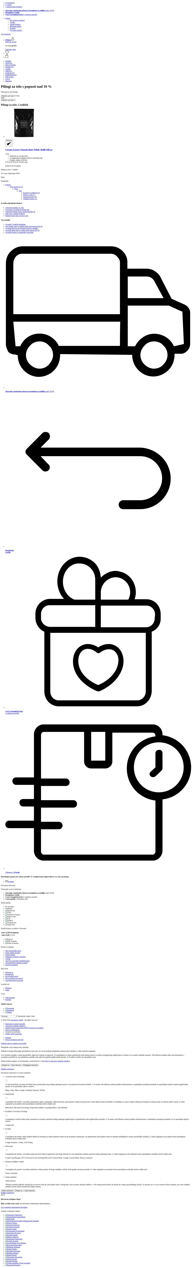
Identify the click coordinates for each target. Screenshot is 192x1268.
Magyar (15, 1237)
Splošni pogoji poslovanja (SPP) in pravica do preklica (24, 1028)
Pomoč (7, 18)
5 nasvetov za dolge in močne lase (17, 210)
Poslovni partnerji (11, 965)
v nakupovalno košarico (13, 7)
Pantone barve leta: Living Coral (16, 216)
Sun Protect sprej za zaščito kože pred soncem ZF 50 (23, 226)
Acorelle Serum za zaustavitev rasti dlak (19, 232)
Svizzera (17, 1227)
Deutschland (20, 1217)
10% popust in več (16, 187)
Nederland (18, 1239)
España (15, 1235)
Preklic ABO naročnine (13, 1034)
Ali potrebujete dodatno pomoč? (16, 963)
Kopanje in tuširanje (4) (31, 193)
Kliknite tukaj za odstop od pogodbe (13, 1043)
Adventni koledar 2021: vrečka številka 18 (20, 212)
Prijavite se (9, 972)
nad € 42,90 (29, 10)
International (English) (31, 1221)
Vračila (7, 959)
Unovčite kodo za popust (14, 980)
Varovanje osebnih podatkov (15, 1026)
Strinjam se (5, 1065)
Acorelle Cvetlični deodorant (15, 224)
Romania (17, 1265)
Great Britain (21, 1243)
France (14, 1223)
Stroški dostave (15, 24)
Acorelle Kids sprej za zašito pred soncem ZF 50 (22, 230)
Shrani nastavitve (7, 1190)
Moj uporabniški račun (13, 951)
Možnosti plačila (15, 26)
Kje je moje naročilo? (17, 20)
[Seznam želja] (7, 53)
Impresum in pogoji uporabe (15, 1024)
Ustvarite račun (10, 49)
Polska (14, 1249)
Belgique (17, 1247)
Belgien (15, 1253)
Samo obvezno (16, 1065)
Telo (20, 191)
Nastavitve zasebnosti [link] (12, 1032)
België (14, 1255)
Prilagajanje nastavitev (30, 1065)
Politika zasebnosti (7, 1069)
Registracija (9, 974)
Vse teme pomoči (16, 30)
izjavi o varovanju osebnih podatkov (57, 1061)
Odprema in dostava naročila (15, 957)
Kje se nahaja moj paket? (14, 978)
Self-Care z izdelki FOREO (15, 214)
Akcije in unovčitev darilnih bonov (17, 961)
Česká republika (24, 1263)
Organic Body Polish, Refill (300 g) (28, 149)
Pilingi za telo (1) (29, 195)
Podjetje (8, 1038)
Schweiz (17, 1225)
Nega (16, 189)
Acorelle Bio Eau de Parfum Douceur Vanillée (21, 228)
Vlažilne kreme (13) (30, 199)
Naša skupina (10, 998)
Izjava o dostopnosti (12, 1030)
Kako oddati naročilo (12, 953)
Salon (7, 990)
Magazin (8, 988)
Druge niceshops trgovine (14, 1040)
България (18, 1245)
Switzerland (20, 1231)
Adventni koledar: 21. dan (14, 208)
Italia (12, 1219)
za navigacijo (10, 3)
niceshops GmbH (17, 1020)
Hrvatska (17, 1251)
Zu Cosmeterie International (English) (14, 1207)
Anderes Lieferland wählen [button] (10, 1211)
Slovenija (17, 1233)
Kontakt (12, 28)
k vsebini (8, 5)
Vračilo (12, 22)
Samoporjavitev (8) (30, 197)
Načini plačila (10, 955)
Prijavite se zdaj (10, 42)
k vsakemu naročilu (21, 15)
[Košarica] (98, 56)
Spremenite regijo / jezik (26, 1016)
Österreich (18, 1215)
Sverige (15, 1241)
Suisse (14, 1229)
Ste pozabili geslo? (11, 976)
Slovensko (18, 1257)
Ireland (14, 1261)
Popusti (8, 185)
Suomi (14, 1259)
